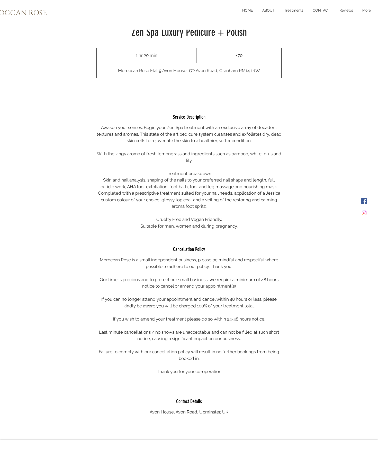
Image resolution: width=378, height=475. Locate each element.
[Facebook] (364, 201)
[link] (189, 92)
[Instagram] (364, 213)
